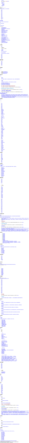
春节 (1, 186)
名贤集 (2, 138)
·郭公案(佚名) (17, 314)
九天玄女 (2, 338)
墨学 (1, 64)
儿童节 (2, 197)
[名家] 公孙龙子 (2, 171)
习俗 (1, 179)
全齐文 (2, 140)
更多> (0, 68)
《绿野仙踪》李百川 (3, 326)
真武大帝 (2, 335)
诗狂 (1, 284)
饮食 (1, 180)
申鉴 (1, 134)
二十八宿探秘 (2, 343)
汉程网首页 (2, 0)
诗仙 (1, 279)
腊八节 (2, 192)
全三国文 (2, 145)
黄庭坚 (2, 388)
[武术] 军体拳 (2, 438)
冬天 (1, 289)
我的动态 (2, 2)
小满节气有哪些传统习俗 (3, 27)
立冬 (1, 209)
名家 (1, 156)
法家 (1, 155)
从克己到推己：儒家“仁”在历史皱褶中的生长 (11, 96)
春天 (1, 287)
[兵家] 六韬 (2, 174)
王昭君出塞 (18, 297)
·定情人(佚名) (15, 302)
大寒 (1, 212)
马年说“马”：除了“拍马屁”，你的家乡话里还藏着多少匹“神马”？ (8, 229)
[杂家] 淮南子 (2, 173)
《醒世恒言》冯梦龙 (3, 323)
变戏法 (5, 400)
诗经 (1, 106)
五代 (7, 278)
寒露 (1, 208)
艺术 (1, 13)
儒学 (1, 63)
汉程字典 (1, 264)
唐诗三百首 (2, 147)
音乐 (1, 363)
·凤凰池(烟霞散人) (18, 302)
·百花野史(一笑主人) (3, 302)
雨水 (1, 199)
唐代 (6, 278)
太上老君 (2, 337)
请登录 (6, 1)
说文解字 (5, 264)
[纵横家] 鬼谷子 (2, 168)
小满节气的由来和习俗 (3, 38)
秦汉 (1, 376)
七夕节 (2, 189)
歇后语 (2, 259)
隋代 (5, 278)
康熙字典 (3, 264)
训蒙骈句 (2, 135)
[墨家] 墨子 (2, 176)
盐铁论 (2, 132)
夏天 (1, 288)
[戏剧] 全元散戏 (2, 432)
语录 (1, 15)
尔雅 (1, 108)
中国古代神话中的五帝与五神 (4, 345)
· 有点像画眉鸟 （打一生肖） (5, 240)
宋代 (8, 278)
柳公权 (2, 387)
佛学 (1, 161)
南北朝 (4, 278)
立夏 (1, 202)
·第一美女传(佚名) (12, 302)
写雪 (1, 290)
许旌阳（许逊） (3, 336)
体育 (1, 14)
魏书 (1, 121)
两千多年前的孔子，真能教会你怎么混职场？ (5, 94)
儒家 (1, 153)
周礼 (1, 104)
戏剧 (1, 364)
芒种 (1, 203)
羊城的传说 (2, 342)
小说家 (2, 159)
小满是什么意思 (3, 35)
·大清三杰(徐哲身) (18, 309)
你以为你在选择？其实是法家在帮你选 (16, 95)
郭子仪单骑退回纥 (3, 349)
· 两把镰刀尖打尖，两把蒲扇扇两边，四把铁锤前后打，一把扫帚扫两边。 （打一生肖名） (11, 242)
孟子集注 (2, 111)
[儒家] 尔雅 (2, 170)
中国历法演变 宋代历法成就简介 (20, 229)
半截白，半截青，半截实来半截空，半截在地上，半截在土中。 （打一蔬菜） (9, 360)
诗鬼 (1, 282)
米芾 (1, 389)
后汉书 (2, 117)
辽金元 (2, 379)
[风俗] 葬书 (2, 248)
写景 (1, 286)
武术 (1, 366)
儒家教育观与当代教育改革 (12, 97)
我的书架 (3, 4)
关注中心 (2, 3)
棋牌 (1, 367)
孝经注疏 (2, 113)
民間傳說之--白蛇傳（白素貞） (4, 344)
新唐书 (2, 125)
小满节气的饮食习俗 (3, 31)
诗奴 (1, 285)
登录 (1, 46)
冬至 (1, 211)
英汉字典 (13, 264)
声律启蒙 (2, 136)
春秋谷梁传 (2, 110)
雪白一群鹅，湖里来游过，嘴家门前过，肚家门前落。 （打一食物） (8, 358)
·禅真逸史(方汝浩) (8, 309)
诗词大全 (15, 264)
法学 (1, 65)
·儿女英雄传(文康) (14, 314)
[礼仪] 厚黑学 (2, 252)
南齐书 (2, 119)
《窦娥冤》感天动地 (3, 350)
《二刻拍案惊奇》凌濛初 (3, 324)
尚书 (1, 105)
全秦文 (2, 150)
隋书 (1, 124)
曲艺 (1, 365)
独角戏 (6, 426)
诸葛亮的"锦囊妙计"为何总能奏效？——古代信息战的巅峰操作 (11, 297)
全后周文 (2, 148)
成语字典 (11, 264)
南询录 (2, 131)
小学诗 (2, 128)
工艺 (1, 182)
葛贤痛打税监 (21, 297)
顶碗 (2, 400)
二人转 (3, 426)
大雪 (1, 210)
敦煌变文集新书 (3, 142)
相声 (1, 426)
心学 (1, 162)
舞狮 (6, 400)
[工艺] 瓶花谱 (2, 251)
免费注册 (8, 1)
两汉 (1, 278)
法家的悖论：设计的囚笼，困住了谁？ (23, 95)
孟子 (1, 103)
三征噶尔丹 (2, 353)
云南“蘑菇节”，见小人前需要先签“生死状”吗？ (16, 230)
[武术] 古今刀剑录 (3, 435)
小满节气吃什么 (3, 29)
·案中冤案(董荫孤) (3, 314)
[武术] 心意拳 (2, 437)
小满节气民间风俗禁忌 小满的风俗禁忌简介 (5, 28)
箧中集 (2, 151)
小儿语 (2, 133)
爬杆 (7, 400)
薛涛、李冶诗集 (3, 149)
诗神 (1, 281)
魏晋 (2, 278)
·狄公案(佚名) (11, 314)
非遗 (1, 18)
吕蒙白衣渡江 (2, 352)
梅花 (1, 292)
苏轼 (1, 391)
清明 (1, 201)
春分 (1, 200)
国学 (1, 10)
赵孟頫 (2, 390)
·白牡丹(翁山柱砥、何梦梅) (4, 309)
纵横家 (2, 158)
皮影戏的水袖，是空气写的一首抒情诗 (7, 411)
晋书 (1, 118)
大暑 (1, 205)
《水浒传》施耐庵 (3, 320)
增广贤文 (6, 73)
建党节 (2, 196)
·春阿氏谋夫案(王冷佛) (7, 314)
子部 (1, 62)
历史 (1, 11)
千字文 (6, 71)
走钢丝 (4, 400)
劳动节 (2, 195)
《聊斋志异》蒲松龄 (3, 321)
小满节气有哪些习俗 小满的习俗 (4, 30)
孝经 (1, 107)
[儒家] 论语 (2, 167)
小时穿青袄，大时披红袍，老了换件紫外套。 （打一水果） (7, 357)
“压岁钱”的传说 (2, 297)
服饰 (1, 181)
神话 (1, 257)
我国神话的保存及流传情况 (4, 341)
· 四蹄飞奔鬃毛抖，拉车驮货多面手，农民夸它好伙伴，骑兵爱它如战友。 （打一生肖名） (11, 241)
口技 (1, 400)
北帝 (2, 334)
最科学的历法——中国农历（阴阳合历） (5, 230)
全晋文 (2, 143)
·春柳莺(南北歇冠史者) (8, 302)
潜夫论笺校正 (2, 129)
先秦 (0, 278)
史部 (1, 61)
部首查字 (2, 274)
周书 (1, 122)
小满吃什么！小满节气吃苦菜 (4, 32)
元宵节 (2, 187)
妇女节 (2, 194)
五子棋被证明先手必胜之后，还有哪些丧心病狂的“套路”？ (19, 411)
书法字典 (7, 264)
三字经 (3, 71)
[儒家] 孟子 (2, 175)
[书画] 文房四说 (2, 434)
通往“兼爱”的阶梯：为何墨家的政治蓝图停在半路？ (6, 95)
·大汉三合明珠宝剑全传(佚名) (13, 309)
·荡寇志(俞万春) (21, 309)
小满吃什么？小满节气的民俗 (4, 42)
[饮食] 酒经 (2, 249)
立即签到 (2, 49)
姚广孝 (2, 393)
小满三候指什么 (3, 34)
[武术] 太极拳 (2, 439)
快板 (4, 426)
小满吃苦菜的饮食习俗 (3, 41)
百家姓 (5, 71)
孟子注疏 (2, 114)
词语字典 (9, 264)
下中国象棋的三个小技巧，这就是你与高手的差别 (10, 414)
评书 (5, 426)
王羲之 (2, 384)
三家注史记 (2, 115)
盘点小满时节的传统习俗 (3, 39)
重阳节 (2, 191)
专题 (1, 17)
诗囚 (1, 283)
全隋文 (2, 146)
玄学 (1, 160)
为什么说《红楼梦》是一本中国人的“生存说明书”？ (16, 94)
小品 (7, 426)
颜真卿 (2, 386)
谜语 (1, 258)
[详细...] (21, 89)
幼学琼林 (4, 73)
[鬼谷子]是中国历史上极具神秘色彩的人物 (5, 83)
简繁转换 (2, 272)
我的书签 (3, 5)
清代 (1, 380)
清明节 (2, 188)
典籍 (1, 16)
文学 (1, 12)
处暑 (1, 206)
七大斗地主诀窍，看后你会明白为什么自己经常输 (21, 414)
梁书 (1, 120)
